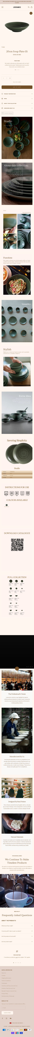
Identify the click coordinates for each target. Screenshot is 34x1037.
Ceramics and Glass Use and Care (9, 985)
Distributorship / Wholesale (8, 996)
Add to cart (17, 87)
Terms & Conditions (6, 980)
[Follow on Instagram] (6, 1018)
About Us (4, 973)
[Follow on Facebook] (2, 1018)
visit (17, 661)
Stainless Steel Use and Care (8, 988)
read (16, 957)
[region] (17, 652)
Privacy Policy (5, 993)
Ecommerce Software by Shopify (22, 1026)
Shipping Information (6, 978)
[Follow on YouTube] (10, 1018)
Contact (3, 975)
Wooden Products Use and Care (9, 991)
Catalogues (4, 983)
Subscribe (7, 1012)
